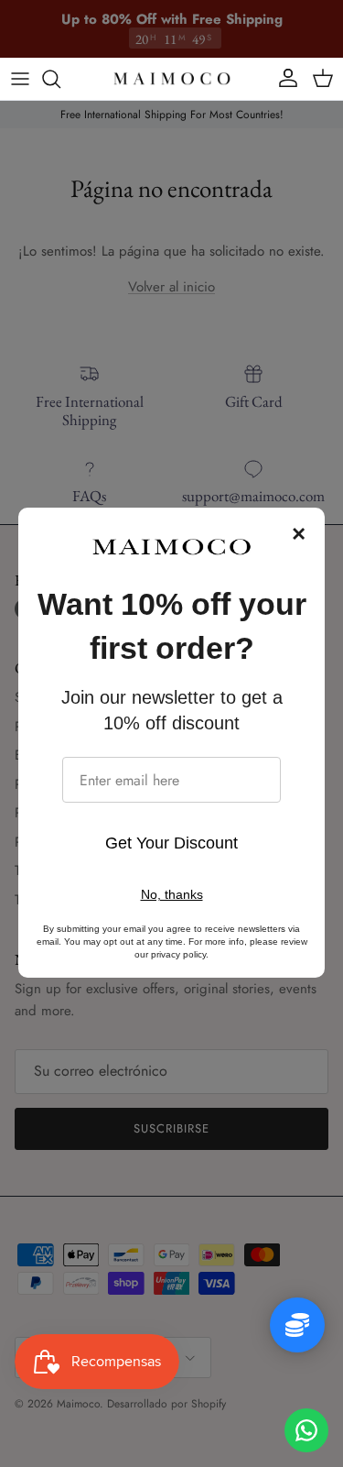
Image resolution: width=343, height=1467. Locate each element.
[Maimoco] (172, 79)
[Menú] (20, 79)
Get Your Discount (171, 843)
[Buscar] (60, 79)
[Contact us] (306, 1430)
